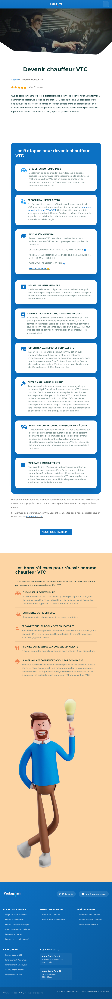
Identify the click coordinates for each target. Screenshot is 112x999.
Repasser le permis (13, 934)
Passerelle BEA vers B (88, 924)
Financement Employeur (16, 965)
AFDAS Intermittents (14, 969)
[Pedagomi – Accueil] (56, 4)
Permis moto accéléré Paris (54, 919)
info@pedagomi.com (93, 894)
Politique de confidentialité (86, 991)
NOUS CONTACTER (54, 532)
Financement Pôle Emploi (16, 960)
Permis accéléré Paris (14, 919)
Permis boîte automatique (17, 924)
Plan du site (104, 991)
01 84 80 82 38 (66, 894)
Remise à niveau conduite (90, 919)
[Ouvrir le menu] (106, 4)
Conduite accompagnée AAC (18, 929)
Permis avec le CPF (13, 955)
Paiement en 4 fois (13, 974)
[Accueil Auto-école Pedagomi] (12, 894)
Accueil (15, 79)
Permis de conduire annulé (17, 939)
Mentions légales (67, 991)
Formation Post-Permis (89, 914)
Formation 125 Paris (51, 914)
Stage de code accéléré (15, 914)
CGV (56, 991)
